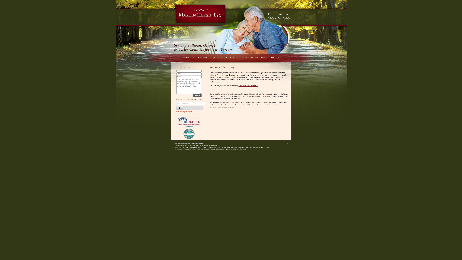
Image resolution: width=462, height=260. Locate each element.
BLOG (232, 57)
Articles (222, 57)
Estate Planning (179, 147)
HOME (186, 57)
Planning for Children (190, 149)
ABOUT (264, 57)
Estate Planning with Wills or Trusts (195, 147)
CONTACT (274, 57)
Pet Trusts (243, 149)
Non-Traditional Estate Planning (233, 147)
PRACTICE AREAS (199, 57)
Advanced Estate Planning (250, 147)
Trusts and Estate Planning (215, 147)
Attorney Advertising (197, 143)
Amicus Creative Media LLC (248, 86)
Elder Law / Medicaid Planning (206, 149)
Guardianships (220, 149)
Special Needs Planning (232, 149)
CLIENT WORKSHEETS (247, 57)
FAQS (212, 57)
